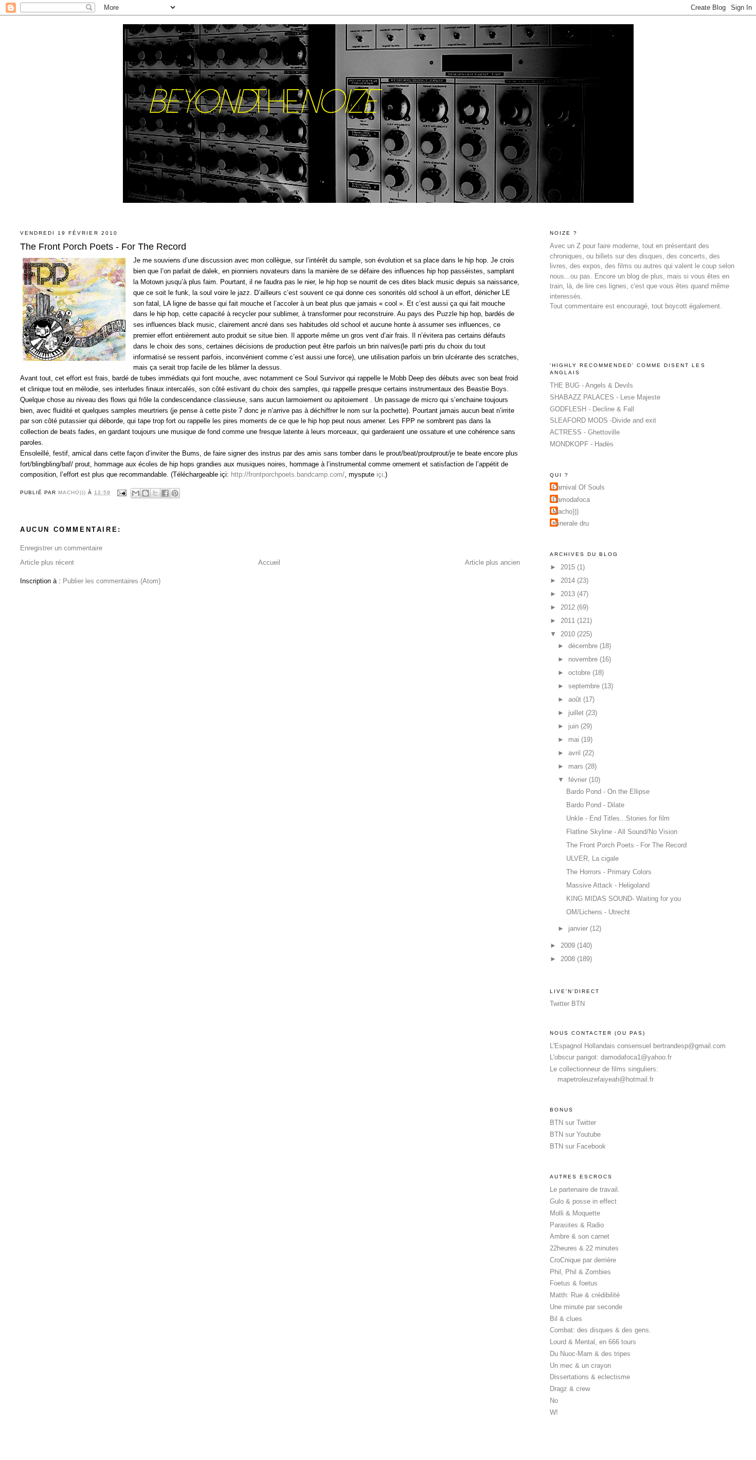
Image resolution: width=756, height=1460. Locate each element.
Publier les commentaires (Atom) (111, 581)
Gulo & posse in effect (583, 1201)
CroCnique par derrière (583, 1260)
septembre (585, 686)
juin (574, 726)
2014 (569, 580)
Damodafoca (571, 499)
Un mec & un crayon (580, 1365)
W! (554, 1412)
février (578, 780)
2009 (569, 945)
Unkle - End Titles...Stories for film (618, 818)
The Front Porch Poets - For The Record (626, 845)
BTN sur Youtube (575, 1134)
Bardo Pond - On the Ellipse (608, 791)
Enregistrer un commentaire (61, 548)
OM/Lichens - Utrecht (598, 912)
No (554, 1400)
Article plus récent (47, 562)
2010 (569, 634)
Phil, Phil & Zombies (580, 1272)
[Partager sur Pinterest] (175, 493)
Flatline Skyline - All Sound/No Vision (621, 832)
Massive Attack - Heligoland (608, 885)
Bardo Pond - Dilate (595, 805)
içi (379, 474)
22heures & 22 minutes (584, 1248)
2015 (569, 567)
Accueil (269, 562)
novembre (584, 659)
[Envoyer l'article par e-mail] (122, 492)
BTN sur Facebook (578, 1146)
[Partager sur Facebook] (165, 493)
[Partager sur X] (155, 493)
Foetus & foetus (574, 1283)
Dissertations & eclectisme (590, 1377)
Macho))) (565, 511)
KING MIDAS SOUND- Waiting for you (623, 898)
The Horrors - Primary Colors (609, 872)
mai (574, 739)
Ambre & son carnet (579, 1236)
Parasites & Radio (577, 1225)
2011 (569, 620)
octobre (580, 672)
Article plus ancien (492, 562)
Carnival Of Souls (578, 487)
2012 (569, 607)
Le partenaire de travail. (585, 1189)
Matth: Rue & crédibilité (585, 1295)
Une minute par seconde (586, 1307)
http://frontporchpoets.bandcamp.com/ (288, 474)
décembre (584, 646)
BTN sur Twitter (573, 1122)
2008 (569, 959)
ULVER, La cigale (592, 858)
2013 (569, 594)
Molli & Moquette (575, 1213)
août (575, 699)
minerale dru (570, 523)
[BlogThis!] (145, 493)
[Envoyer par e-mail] (136, 493)
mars (576, 766)
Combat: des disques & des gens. (600, 1330)
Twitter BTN (567, 1003)
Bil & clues (566, 1319)
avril (575, 753)
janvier (579, 928)
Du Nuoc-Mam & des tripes (590, 1354)
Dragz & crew (570, 1389)
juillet (577, 713)
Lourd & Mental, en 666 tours (593, 1342)
